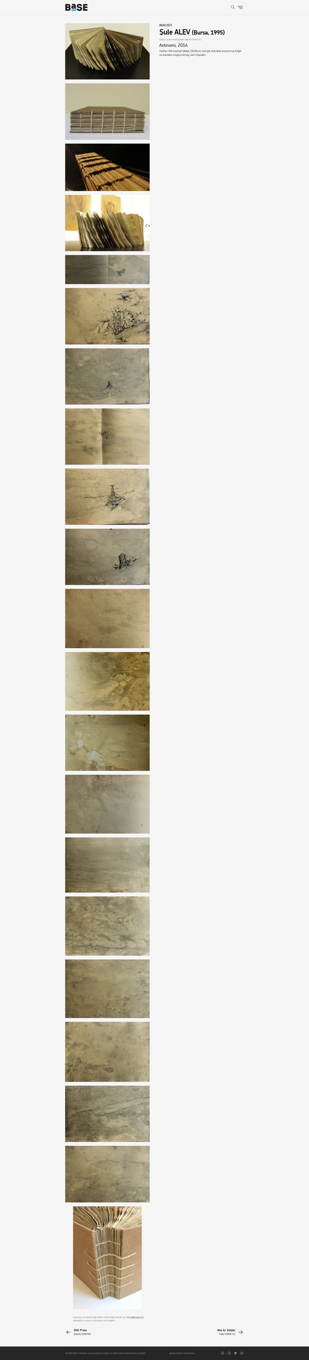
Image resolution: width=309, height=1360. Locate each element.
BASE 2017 (165, 25)
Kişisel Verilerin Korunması (182, 1353)
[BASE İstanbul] (76, 7)
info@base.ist (135, 1317)
